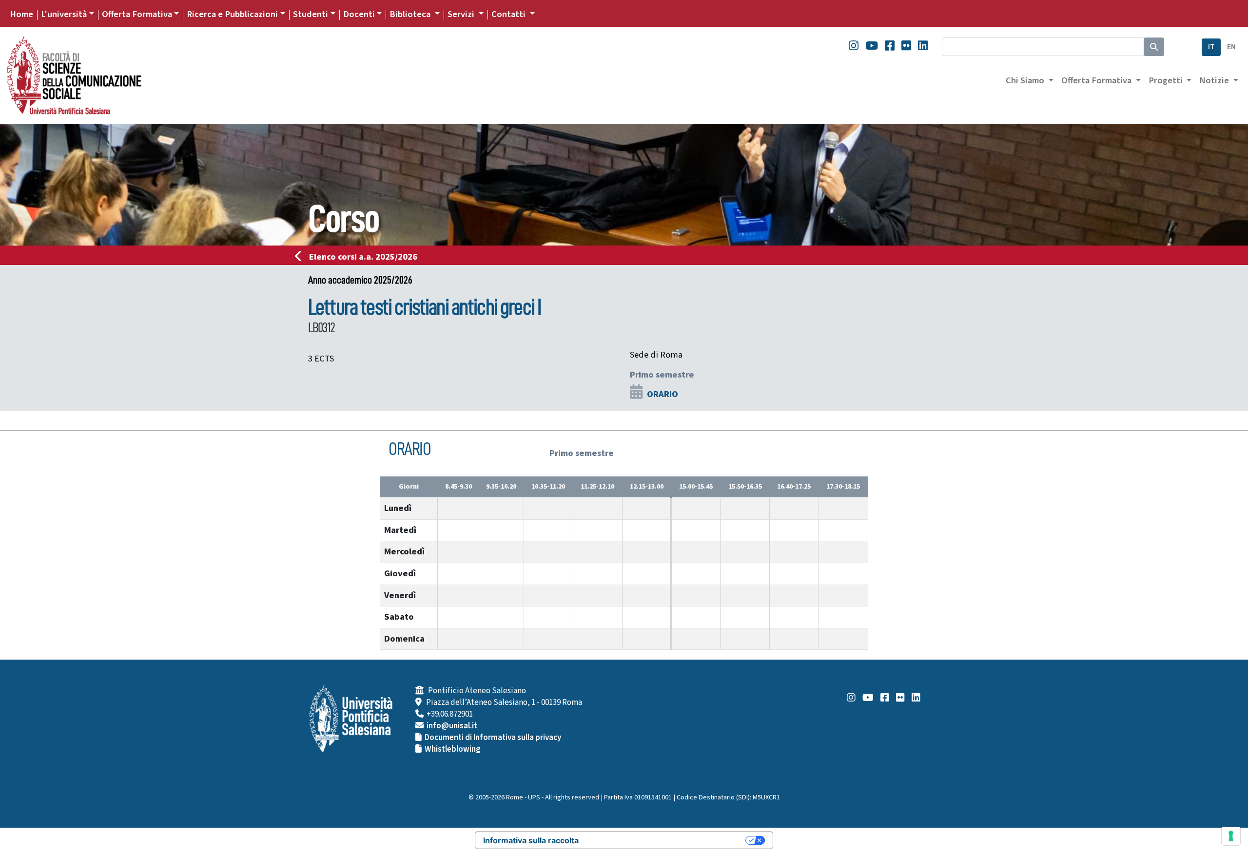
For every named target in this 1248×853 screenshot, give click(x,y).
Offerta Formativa (137, 14)
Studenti (310, 14)
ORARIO (662, 394)
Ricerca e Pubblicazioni (232, 14)
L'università (64, 14)
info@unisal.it (452, 726)
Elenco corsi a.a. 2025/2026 (363, 256)
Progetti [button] (1167, 80)
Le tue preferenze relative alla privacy (667, 840)
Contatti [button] (509, 14)
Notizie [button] (1215, 80)
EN (1231, 47)
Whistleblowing (453, 749)
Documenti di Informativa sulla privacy (493, 737)
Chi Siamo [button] (1026, 80)
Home (21, 14)
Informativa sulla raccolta (531, 840)
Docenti (359, 14)
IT (1211, 47)
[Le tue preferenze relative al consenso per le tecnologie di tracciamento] (1231, 836)
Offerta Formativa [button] (1097, 80)
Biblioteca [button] (411, 14)
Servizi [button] (462, 14)
